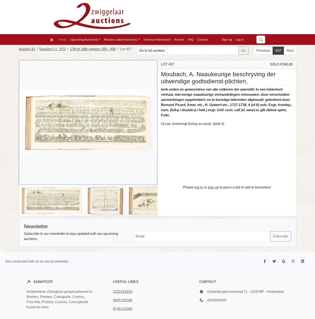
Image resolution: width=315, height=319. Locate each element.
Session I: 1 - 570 (52, 49)
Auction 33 (27, 49)
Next (290, 50)
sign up (213, 187)
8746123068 (122, 309)
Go (243, 50)
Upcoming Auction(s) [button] (84, 39)
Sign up (227, 39)
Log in (240, 39)
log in (199, 187)
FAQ (191, 39)
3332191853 (122, 291)
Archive (179, 39)
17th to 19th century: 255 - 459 (93, 49)
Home (62, 39)
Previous (263, 50)
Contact (202, 39)
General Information (157, 39)
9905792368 (122, 300)
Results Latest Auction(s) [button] (121, 39)
